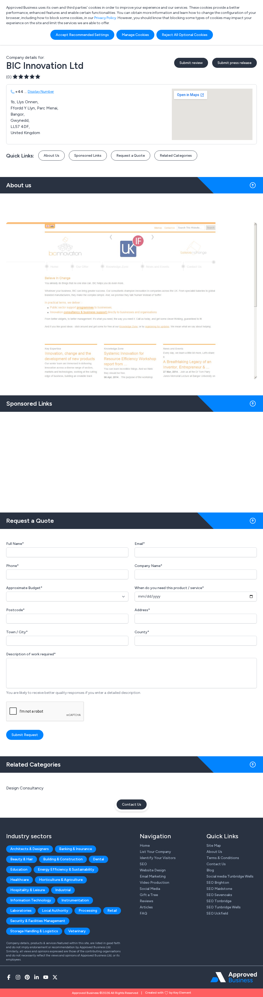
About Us (51, 155)
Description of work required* (31, 654)
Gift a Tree (149, 895)
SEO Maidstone (219, 889)
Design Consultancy (24, 788)
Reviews (146, 901)
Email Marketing (153, 876)
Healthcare (19, 880)
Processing (88, 910)
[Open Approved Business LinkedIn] (36, 977)
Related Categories (176, 155)
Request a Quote (130, 155)
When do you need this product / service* (169, 588)
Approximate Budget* (24, 588)
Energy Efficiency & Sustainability (66, 869)
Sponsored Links (87, 155)
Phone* (12, 566)
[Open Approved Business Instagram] (18, 977)
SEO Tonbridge (218, 901)
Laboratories (21, 910)
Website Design (153, 870)
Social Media (150, 889)
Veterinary (77, 931)
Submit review (191, 63)
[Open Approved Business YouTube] (45, 977)
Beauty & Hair (21, 859)
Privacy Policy (105, 18)
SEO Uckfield (217, 913)
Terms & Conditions (222, 858)
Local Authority (55, 910)
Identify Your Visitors (158, 858)
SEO (143, 864)
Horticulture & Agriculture (61, 880)
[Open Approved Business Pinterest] (27, 977)
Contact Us (131, 804)
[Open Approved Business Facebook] (8, 977)
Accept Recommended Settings (82, 35)
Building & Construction (63, 859)
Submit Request (25, 735)
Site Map (213, 845)
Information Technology (30, 900)
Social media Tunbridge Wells (229, 876)
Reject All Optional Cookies (185, 35)
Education (18, 869)
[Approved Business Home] (233, 977)
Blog (210, 870)
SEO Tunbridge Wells (223, 907)
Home (145, 845)
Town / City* (17, 632)
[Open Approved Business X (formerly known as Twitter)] (55, 977)
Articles (146, 907)
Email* (140, 544)
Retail (112, 910)
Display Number (41, 91)
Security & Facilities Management (37, 921)
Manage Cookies (135, 35)
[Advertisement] (131, 460)
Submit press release (234, 63)
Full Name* (15, 544)
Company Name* (148, 566)
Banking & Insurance (75, 849)
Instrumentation (75, 900)
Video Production (154, 882)
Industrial (63, 890)
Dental (98, 859)
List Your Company (155, 852)
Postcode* (15, 610)
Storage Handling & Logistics (34, 931)
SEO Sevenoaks (219, 895)
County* (142, 632)
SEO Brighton (217, 882)
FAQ (143, 913)
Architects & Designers (29, 849)
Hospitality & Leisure (27, 890)
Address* (142, 610)
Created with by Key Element (168, 992)
